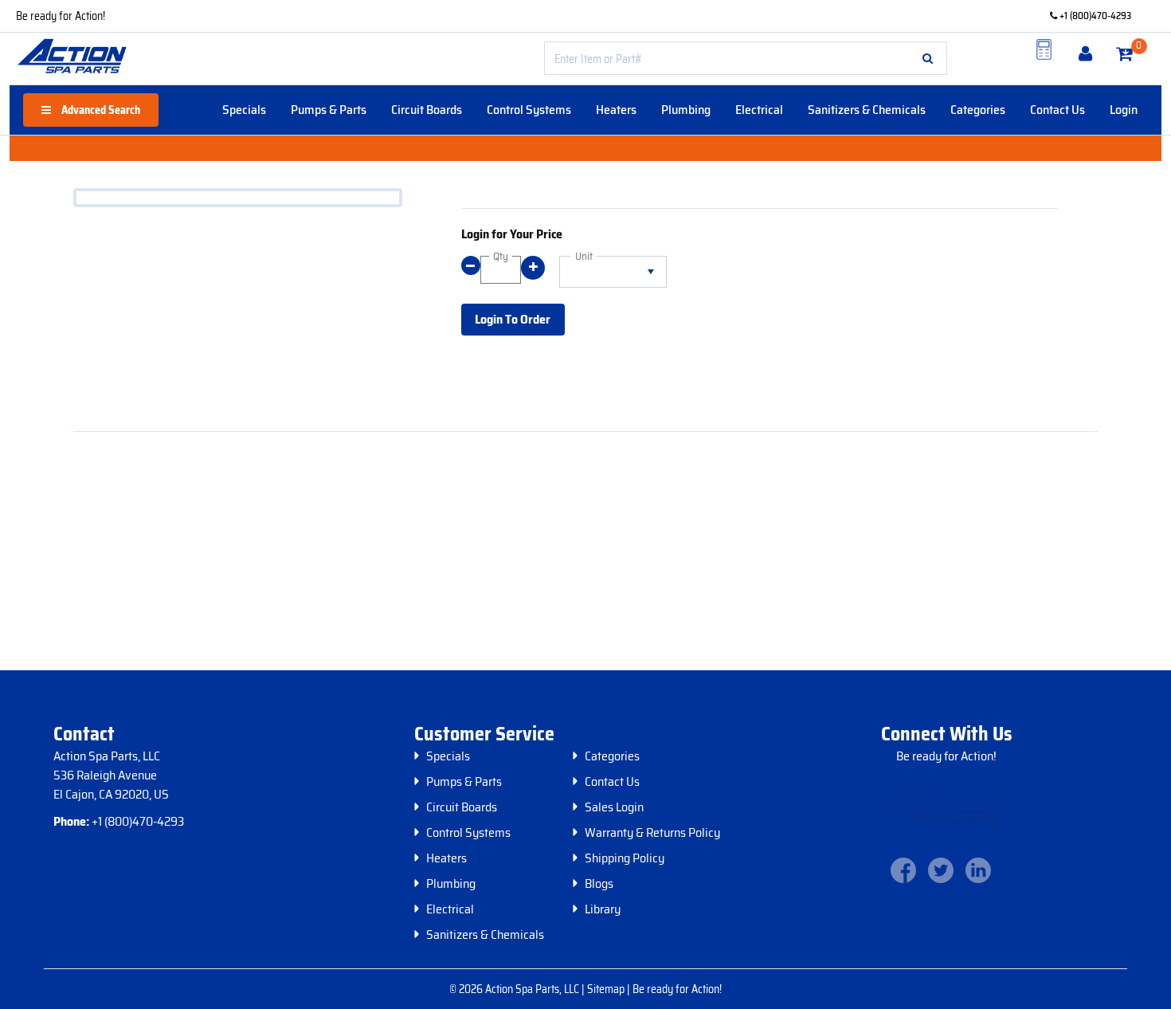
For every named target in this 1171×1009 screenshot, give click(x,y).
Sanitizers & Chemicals (867, 110)
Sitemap (607, 989)
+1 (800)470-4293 (1094, 15)
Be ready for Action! (60, 16)
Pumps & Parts (328, 110)
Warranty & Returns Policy (652, 832)
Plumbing (686, 110)
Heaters (616, 110)
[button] (927, 58)
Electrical (759, 110)
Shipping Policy (624, 858)
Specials (244, 110)
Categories (977, 110)
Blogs (599, 883)
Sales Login (614, 807)
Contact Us (1057, 110)
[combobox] (745, 58)
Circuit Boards (426, 110)
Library (603, 909)
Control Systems (529, 110)
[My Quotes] (1044, 49)
